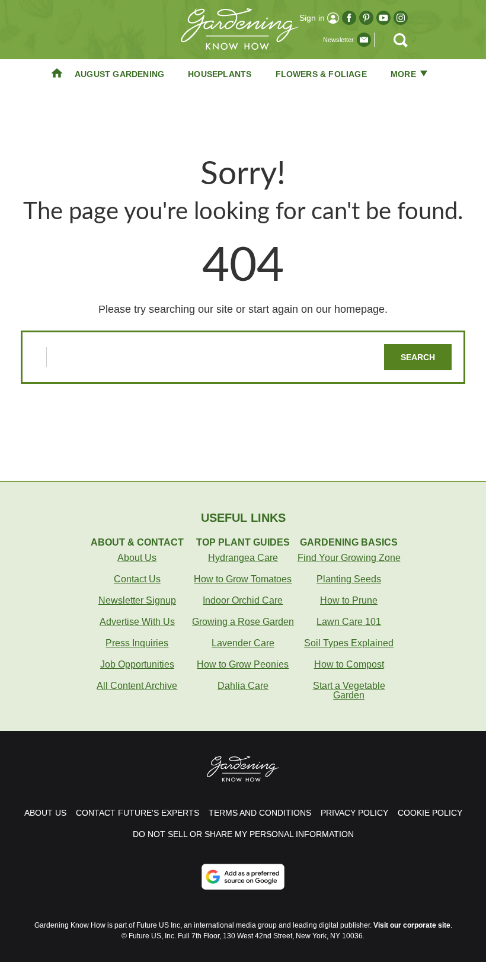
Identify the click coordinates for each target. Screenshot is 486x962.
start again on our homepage (316, 309)
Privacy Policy (354, 812)
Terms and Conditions (260, 812)
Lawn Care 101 (348, 622)
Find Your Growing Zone (349, 558)
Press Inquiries (136, 643)
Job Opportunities (137, 664)
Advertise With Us (137, 622)
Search (418, 357)
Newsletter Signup (137, 600)
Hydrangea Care (243, 558)
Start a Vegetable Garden (349, 690)
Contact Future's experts (137, 812)
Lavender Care (243, 643)
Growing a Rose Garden (243, 622)
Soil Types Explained (349, 643)
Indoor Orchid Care (243, 600)
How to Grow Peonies (243, 664)
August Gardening (119, 74)
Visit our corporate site (411, 925)
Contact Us (137, 579)
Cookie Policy (430, 812)
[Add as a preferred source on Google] (243, 877)
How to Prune (349, 600)
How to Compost (349, 664)
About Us (136, 558)
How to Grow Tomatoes (243, 579)
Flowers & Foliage (321, 74)
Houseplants (219, 74)
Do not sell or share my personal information (243, 834)
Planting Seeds (348, 579)
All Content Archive (137, 686)
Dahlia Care (243, 686)
